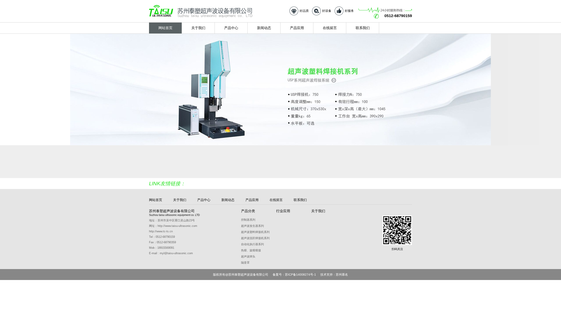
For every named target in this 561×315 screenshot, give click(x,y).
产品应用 (297, 28)
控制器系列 (248, 219)
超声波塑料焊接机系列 (255, 232)
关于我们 (198, 28)
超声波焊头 (248, 256)
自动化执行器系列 (252, 244)
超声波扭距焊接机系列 (255, 238)
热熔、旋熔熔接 (251, 250)
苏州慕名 (342, 274)
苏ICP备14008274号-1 (300, 274)
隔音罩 (245, 262)
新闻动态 (264, 28)
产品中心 (231, 28)
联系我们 (363, 28)
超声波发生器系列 (252, 226)
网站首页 (165, 28)
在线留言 (330, 28)
